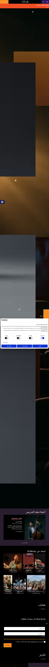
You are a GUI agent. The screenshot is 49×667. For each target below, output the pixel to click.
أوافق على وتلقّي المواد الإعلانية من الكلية (30, 642)
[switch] (30, 338)
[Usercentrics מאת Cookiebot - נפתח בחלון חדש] (6, 320)
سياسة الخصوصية (34, 642)
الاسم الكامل (41, 628)
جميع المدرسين (25, 542)
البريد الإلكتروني (41, 634)
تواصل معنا (2, 202)
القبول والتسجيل (4, 2)
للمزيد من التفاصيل (40, 571)
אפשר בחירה (24, 346)
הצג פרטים (5, 342)
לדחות (40, 346)
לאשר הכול (9, 346)
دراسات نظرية (15, 523)
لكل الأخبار (43, 659)
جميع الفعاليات (43, 609)
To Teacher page (19, 531)
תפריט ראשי (47, 2)
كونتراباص (20, 523)
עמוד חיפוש (43, 2)
